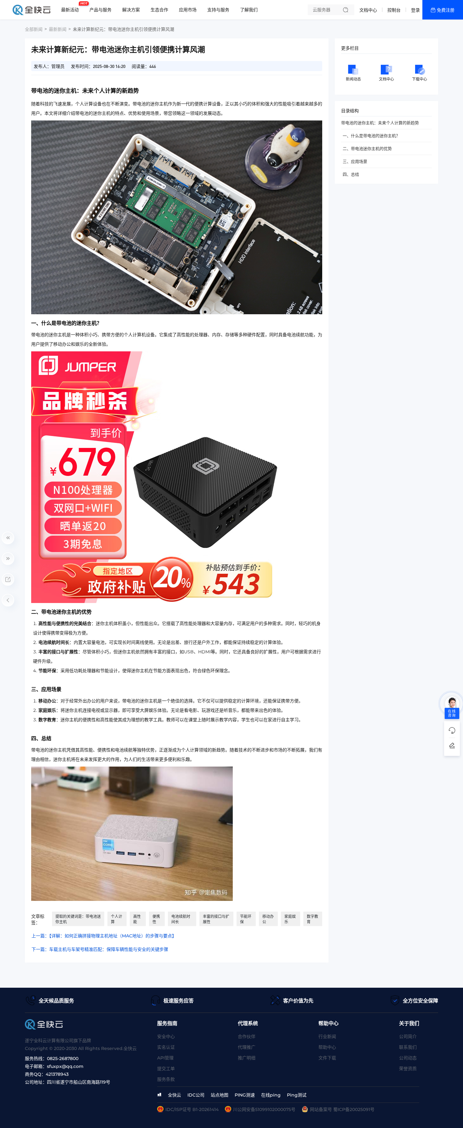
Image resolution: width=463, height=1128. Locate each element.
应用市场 (188, 10)
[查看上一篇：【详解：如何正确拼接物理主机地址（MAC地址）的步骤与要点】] (8, 538)
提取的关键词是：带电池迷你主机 (78, 919)
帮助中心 (327, 1047)
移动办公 (268, 919)
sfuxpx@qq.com (65, 1066)
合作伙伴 (246, 1036)
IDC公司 (195, 1095)
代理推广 (246, 1047)
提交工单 (166, 1068)
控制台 (394, 10)
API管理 (165, 1058)
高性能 (137, 919)
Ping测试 (296, 1095)
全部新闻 (34, 29)
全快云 (174, 1095)
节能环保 (245, 919)
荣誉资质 (408, 1068)
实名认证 (166, 1047)
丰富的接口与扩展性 (216, 919)
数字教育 (312, 919)
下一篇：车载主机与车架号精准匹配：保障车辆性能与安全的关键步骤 (99, 949)
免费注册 (445, 10)
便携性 (156, 919)
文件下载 (327, 1058)
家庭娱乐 (290, 919)
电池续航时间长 (180, 919)
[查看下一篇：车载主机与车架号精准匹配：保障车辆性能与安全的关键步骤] (8, 558)
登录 (415, 10)
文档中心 (368, 10)
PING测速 (245, 1095)
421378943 (57, 1074)
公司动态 (408, 1058)
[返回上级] (8, 600)
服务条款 (166, 1079)
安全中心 (166, 1036)
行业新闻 (327, 1036)
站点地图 (219, 1095)
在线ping (271, 1095)
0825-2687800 (62, 1058)
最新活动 (71, 7)
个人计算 (116, 919)
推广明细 (246, 1058)
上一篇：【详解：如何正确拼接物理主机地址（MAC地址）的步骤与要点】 (103, 936)
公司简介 (408, 1036)
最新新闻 (57, 29)
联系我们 (408, 1047)
